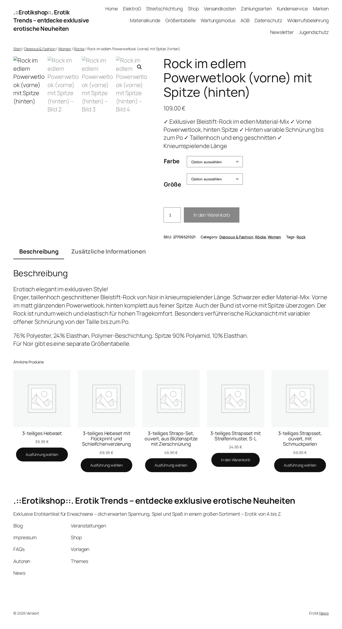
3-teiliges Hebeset (42, 433)
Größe (172, 184)
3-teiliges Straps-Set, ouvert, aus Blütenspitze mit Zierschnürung (171, 438)
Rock (301, 236)
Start (17, 48)
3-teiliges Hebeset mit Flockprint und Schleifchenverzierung (106, 438)
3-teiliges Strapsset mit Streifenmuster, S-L (235, 435)
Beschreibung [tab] (39, 251)
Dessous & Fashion (39, 48)
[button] (139, 67)
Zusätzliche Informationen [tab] (108, 251)
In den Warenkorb (211, 215)
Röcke (79, 48)
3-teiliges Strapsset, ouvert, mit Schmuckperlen (300, 438)
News (324, 613)
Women (64, 48)
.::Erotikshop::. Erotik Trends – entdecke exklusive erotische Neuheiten (51, 20)
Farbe (172, 161)
